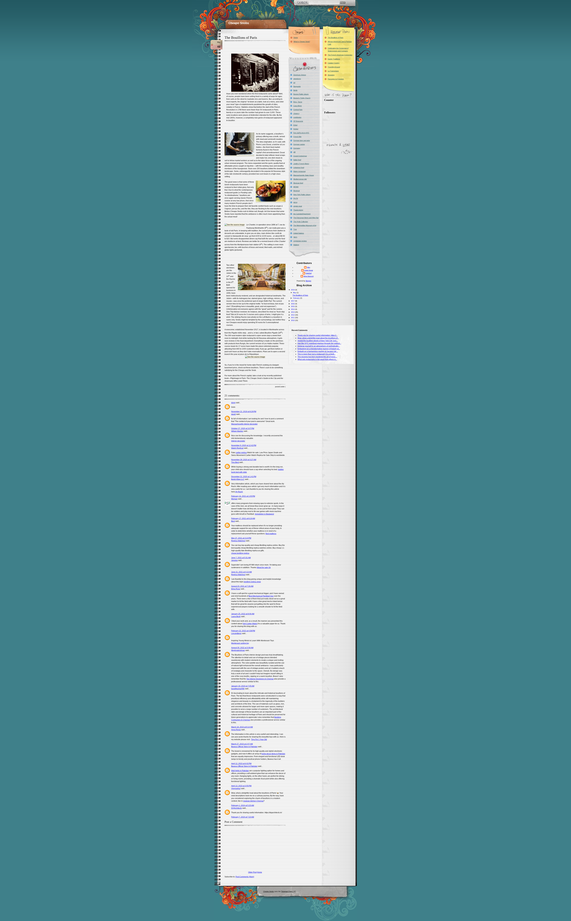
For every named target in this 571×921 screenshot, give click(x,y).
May (295, 292)
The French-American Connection (340, 55)
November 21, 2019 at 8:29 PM (243, 412)
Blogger (308, 281)
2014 (293, 309)
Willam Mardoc (237, 431)
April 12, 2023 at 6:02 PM (241, 764)
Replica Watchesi (238, 541)
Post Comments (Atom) (245, 877)
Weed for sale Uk (264, 567)
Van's (295, 237)
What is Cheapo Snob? (302, 41)
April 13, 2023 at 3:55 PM (241, 786)
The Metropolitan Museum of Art (304, 225)
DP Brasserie (298, 121)
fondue (295, 129)
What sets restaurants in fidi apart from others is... (317, 359)
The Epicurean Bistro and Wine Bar (306, 218)
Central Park (297, 110)
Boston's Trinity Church (301, 98)
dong (233, 403)
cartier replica (241, 453)
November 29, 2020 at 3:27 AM (243, 460)
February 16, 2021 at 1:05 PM (243, 496)
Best (233, 521)
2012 (293, 315)
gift (294, 152)
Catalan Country (333, 63)
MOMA (295, 187)
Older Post (252, 872)
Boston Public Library (301, 94)
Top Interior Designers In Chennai (260, 679)
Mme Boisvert (309, 276)
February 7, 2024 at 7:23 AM (242, 817)
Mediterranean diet (300, 179)
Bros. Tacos (297, 102)
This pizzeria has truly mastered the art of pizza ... (317, 357)
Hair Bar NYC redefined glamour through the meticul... (319, 343)
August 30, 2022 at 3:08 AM (242, 648)
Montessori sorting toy (240, 643)
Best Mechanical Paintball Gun (261, 596)
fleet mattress (271, 534)
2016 (293, 304)
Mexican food (298, 183)
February (296, 298)
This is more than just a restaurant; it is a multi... (316, 354)
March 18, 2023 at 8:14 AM (242, 727)
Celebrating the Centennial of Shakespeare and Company (338, 49)
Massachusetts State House (303, 175)
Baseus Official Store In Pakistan (244, 747)
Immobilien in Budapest (264, 514)
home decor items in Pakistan (273, 754)
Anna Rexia (236, 730)
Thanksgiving (298, 210)
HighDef (309, 273)
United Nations (298, 233)
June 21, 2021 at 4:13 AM (241, 572)
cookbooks (297, 117)
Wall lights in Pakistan (240, 771)
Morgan (234, 499)
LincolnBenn (236, 633)
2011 (293, 317)
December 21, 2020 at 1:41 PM (243, 477)
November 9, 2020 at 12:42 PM (243, 445)
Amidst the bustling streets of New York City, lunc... (318, 341)
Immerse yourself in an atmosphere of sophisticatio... (319, 346)
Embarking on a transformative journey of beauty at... (319, 349)
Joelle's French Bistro (301, 164)
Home (259, 872)
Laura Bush (236, 616)
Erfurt (295, 125)
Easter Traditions (334, 59)
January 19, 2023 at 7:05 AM (242, 686)
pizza (295, 202)
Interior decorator (238, 441)
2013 (293, 312)
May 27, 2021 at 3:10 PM (241, 538)
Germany (296, 148)
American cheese (299, 75)
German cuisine (299, 144)
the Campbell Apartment (301, 214)
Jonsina (234, 560)
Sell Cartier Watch (250, 624)
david (233, 414)
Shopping (331, 75)
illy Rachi (239, 492)
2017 (293, 301)
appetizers (297, 79)
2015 (293, 306)
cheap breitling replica (240, 553)
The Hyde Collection (300, 221)
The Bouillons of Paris (241, 38)
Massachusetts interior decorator (244, 424)
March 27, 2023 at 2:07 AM (242, 744)
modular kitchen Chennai (253, 801)
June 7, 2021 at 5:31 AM (241, 558)
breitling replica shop (252, 582)
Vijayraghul (235, 788)
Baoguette (297, 86)
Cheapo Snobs (238, 23)
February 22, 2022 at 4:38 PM (243, 631)
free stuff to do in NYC (301, 133)
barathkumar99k (237, 689)
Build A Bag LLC (237, 479)
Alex (308, 267)
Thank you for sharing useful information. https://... (317, 335)
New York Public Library (302, 194)
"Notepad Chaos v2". (288, 891)
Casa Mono (297, 106)
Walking (296, 245)
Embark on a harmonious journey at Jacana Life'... (318, 351)
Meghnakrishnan (238, 650)
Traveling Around (334, 67)
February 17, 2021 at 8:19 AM (243, 518)
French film (297, 137)
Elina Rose (235, 589)
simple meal (297, 206)
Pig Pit (295, 198)
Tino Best (235, 462)
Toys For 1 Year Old (259, 739)
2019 (293, 290)
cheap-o (296, 113)
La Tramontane (333, 71)
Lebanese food (298, 167)
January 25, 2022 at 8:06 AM (242, 614)
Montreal (296, 191)
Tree (295, 229)
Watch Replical (237, 448)
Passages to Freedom (336, 79)
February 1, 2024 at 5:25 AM (242, 805)
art (294, 82)
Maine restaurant (299, 171)
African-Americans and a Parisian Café (340, 43)
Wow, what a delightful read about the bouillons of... (318, 338)
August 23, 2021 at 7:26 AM (242, 586)
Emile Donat (308, 270)
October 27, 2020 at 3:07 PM (242, 428)
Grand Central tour (300, 156)
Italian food (297, 160)
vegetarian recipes (300, 241)
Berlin (295, 90)
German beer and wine (301, 140)
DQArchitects (236, 808)
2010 (293, 320)
